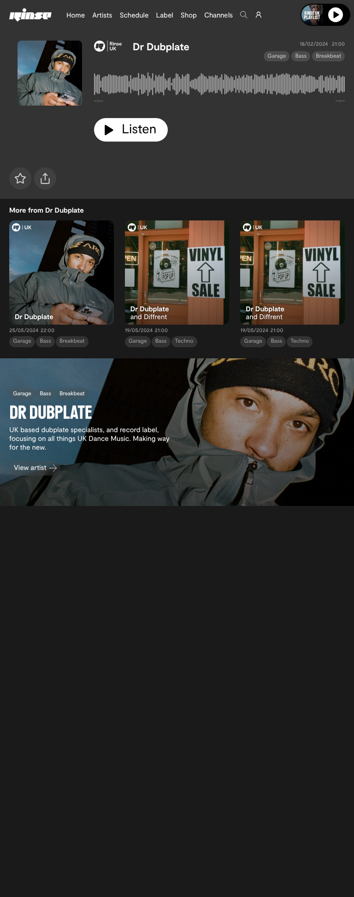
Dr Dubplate (161, 47)
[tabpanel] (219, 86)
